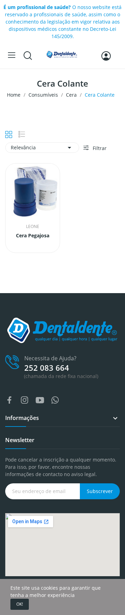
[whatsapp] (55, 400)
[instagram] (24, 400)
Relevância (42, 147)
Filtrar (99, 148)
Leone (32, 227)
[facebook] (9, 400)
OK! (19, 604)
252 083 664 (46, 367)
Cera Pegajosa (32, 235)
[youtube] (40, 400)
